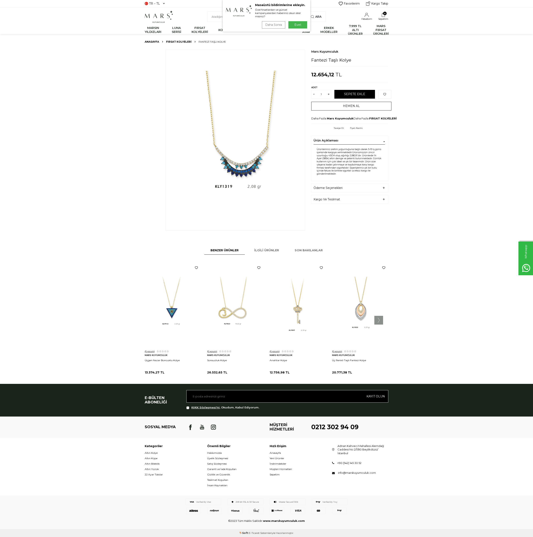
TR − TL (154, 3)
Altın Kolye (151, 452)
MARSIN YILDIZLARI (153, 30)
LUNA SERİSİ (176, 30)
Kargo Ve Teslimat (327, 199)
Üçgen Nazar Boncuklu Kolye (162, 360)
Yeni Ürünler (277, 458)
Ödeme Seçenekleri (328, 188)
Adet (314, 87)
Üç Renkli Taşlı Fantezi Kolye (349, 360)
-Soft (244, 533)
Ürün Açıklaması (326, 140)
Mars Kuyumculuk (324, 51)
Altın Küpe (151, 458)
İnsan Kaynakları (217, 485)
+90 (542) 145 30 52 (349, 463)
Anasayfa (152, 41)
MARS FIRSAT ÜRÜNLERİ (381, 30)
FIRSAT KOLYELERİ (200, 30)
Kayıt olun (375, 396)
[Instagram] (213, 427)
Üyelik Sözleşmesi (217, 458)
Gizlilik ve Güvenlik (218, 474)
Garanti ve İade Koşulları (222, 469)
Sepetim (275, 474)
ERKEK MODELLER (328, 30)
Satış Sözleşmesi (217, 463)
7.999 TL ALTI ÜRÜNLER (355, 30)
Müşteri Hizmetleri (281, 469)
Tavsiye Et (339, 128)
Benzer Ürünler (224, 250)
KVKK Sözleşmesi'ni (205, 407)
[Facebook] (190, 427)
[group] (235, 140)
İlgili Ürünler (266, 250)
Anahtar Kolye (278, 360)
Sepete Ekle (354, 94)
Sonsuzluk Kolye (217, 360)
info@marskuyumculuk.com (357, 472)
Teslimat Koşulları (217, 479)
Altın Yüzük (152, 469)
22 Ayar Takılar (154, 474)
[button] (378, 320)
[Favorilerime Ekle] (196, 268)
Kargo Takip (379, 3)
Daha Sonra (273, 25)
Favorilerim (352, 3)
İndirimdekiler (278, 463)
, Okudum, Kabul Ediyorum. (225, 407)
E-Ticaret (254, 533)
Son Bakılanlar (309, 250)
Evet (297, 25)
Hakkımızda (214, 452)
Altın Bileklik (152, 463)
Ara (318, 17)
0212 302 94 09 (335, 427)
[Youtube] (202, 427)
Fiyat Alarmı (356, 128)
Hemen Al (351, 106)
